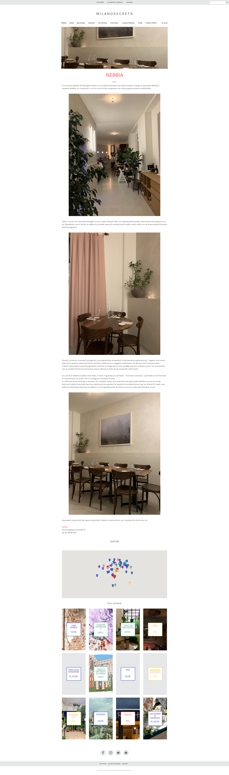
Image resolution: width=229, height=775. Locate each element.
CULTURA (114, 23)
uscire (114, 82)
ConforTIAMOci (128, 23)
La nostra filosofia (115, 2)
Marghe (128, 714)
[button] (114, 577)
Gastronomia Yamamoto (155, 716)
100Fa (155, 625)
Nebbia (65, 527)
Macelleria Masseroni (73, 671)
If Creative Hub (74, 715)
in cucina (73, 676)
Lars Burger (73, 626)
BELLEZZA (81, 23)
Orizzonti (100, 714)
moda (128, 721)
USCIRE (91, 23)
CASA (71, 23)
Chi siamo (100, 2)
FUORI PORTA (151, 23)
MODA (63, 23)
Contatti (129, 2)
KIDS (140, 23)
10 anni (165, 23)
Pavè (128, 670)
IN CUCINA (102, 23)
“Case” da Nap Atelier (128, 626)
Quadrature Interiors (155, 671)
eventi (101, 632)
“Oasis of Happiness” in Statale (100, 671)
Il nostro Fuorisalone (100, 626)
